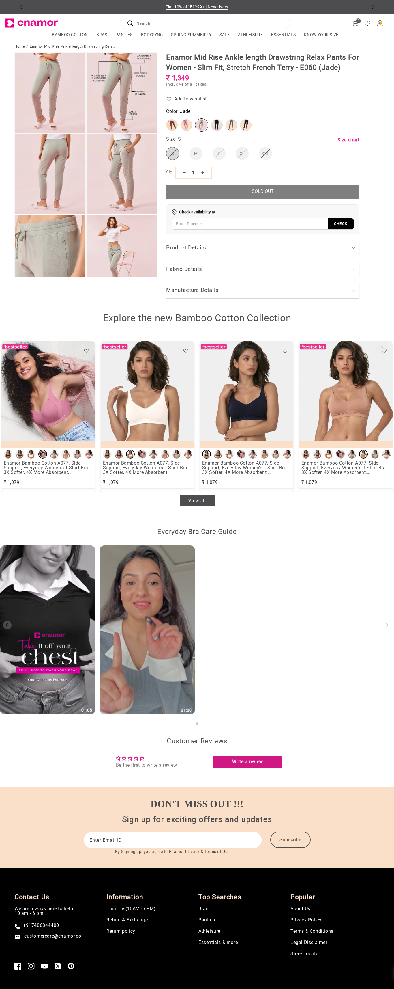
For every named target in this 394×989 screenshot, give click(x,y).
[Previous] (20, 7)
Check (340, 223)
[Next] (373, 7)
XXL (267, 155)
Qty (169, 172)
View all (197, 500)
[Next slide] (382, 348)
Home (19, 46)
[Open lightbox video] (47, 630)
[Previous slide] (12, 354)
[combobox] (205, 22)
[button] (101, 34)
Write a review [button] (247, 761)
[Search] (130, 23)
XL (244, 155)
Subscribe (290, 839)
